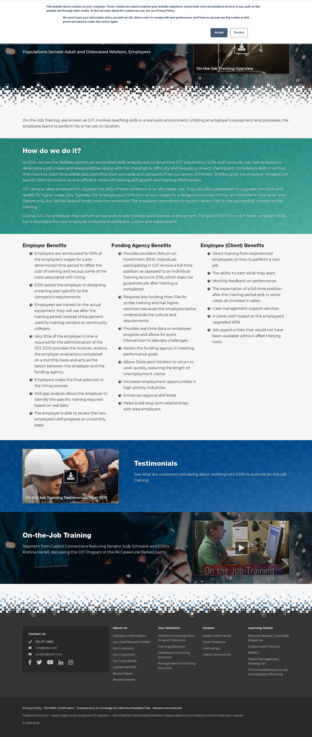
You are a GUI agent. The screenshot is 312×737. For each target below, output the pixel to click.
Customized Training (263, 646)
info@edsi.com (46, 648)
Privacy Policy (32, 708)
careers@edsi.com (48, 654)
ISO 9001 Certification (59, 708)
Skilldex (66, 162)
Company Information (129, 635)
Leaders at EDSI (124, 667)
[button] (241, 548)
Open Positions (214, 642)
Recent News (122, 673)
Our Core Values (125, 661)
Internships (211, 648)
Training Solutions (171, 646)
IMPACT (253, 652)
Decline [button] (239, 32)
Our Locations (123, 648)
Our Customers (124, 654)
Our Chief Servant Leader (131, 642)
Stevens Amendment (167, 708)
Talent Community (217, 654)
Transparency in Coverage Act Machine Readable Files (114, 708)
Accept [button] (219, 32)
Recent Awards (124, 679)
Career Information (217, 635)
